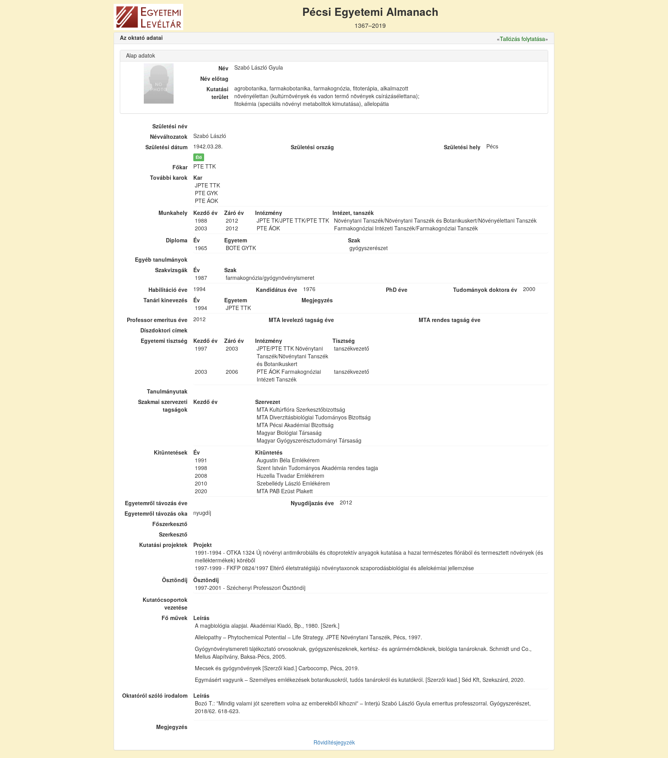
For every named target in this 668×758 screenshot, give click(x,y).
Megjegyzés (171, 727)
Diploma (176, 240)
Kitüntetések (170, 452)
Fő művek (174, 618)
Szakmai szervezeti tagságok (162, 405)
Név (223, 68)
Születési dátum (166, 147)
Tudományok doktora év (485, 289)
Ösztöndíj (174, 580)
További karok (168, 177)
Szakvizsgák (171, 270)
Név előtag (214, 78)
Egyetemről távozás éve (156, 503)
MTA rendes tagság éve (450, 320)
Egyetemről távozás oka (155, 513)
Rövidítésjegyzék (334, 742)
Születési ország (312, 147)
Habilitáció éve (167, 289)
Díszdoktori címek (163, 330)
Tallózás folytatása (522, 39)
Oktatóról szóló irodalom (154, 695)
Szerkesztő (173, 534)
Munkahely (172, 212)
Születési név (169, 126)
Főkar (179, 167)
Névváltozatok (168, 136)
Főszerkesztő (169, 524)
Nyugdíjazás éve (312, 503)
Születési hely (462, 147)
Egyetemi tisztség (164, 340)
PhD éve (396, 289)
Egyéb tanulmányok (161, 259)
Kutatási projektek (163, 544)
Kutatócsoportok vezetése (165, 603)
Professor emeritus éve (157, 320)
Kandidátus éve (276, 289)
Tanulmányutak (167, 391)
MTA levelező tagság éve (301, 320)
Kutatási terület (217, 92)
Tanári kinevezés (165, 300)
